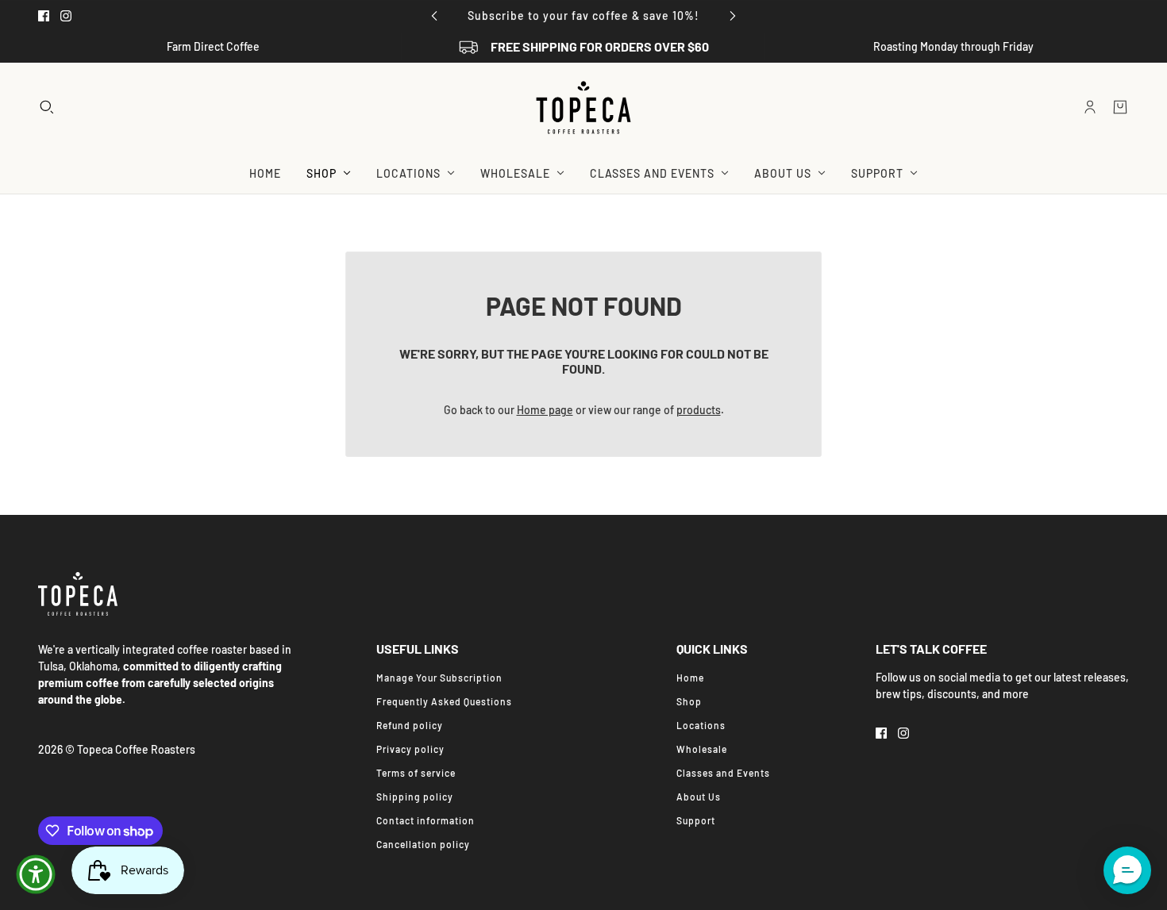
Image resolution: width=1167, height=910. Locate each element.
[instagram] (66, 16)
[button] (1127, 870)
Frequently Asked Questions (444, 701)
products (698, 410)
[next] (733, 15)
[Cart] (1120, 107)
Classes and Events (723, 772)
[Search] (47, 107)
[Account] (1090, 107)
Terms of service (416, 772)
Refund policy (409, 725)
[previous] (434, 15)
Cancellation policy (423, 844)
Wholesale (701, 748)
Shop (689, 701)
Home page (545, 410)
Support (695, 820)
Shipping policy (414, 796)
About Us (698, 796)
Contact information (425, 820)
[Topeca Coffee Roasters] (583, 107)
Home (690, 677)
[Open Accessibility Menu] (36, 874)
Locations (701, 725)
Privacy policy (410, 748)
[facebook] (43, 16)
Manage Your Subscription (439, 677)
